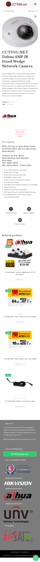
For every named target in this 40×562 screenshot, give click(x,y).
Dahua (11, 104)
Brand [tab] (20, 136)
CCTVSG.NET (33, 555)
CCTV (7, 104)
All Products (11, 102)
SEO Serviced (22, 439)
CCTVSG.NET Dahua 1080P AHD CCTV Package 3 (20, 273)
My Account (15, 552)
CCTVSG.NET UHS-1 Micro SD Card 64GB (20, 316)
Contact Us (25, 552)
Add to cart (19, 279)
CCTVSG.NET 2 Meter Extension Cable (20, 401)
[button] (35, 4)
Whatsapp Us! (21, 454)
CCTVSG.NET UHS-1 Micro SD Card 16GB (20, 359)
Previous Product (9, 11)
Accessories (17, 398)
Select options (20, 406)
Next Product (31, 11)
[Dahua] (9, 116)
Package (17, 270)
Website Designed (9, 439)
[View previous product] (3, 11)
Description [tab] (20, 132)
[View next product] (36, 11)
